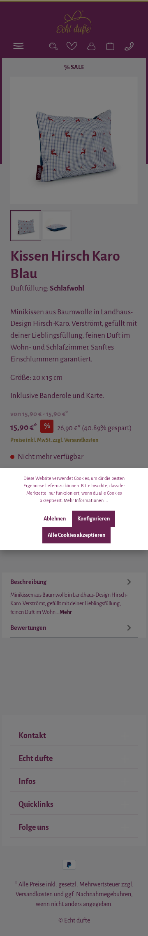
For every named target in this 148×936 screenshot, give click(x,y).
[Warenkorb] (110, 46)
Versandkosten (34, 894)
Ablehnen (55, 519)
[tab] (72, 596)
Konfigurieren (93, 519)
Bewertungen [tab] (28, 628)
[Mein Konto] (91, 46)
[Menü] (19, 46)
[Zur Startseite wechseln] (73, 22)
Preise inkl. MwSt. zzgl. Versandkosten (54, 440)
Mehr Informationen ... (86, 500)
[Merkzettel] (72, 46)
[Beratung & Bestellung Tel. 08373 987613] (129, 46)
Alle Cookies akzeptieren (76, 535)
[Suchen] (53, 46)
